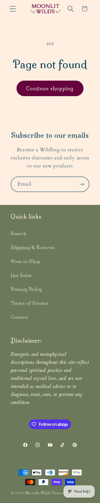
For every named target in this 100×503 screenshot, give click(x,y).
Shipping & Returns (33, 247)
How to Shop (26, 261)
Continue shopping (50, 88)
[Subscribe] (82, 184)
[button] (13, 9)
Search (18, 233)
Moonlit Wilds (38, 493)
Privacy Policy (26, 289)
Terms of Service (30, 303)
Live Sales (21, 275)
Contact (19, 317)
